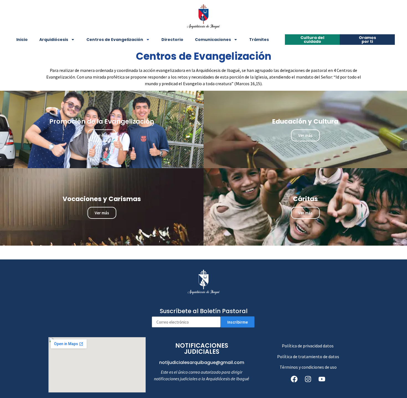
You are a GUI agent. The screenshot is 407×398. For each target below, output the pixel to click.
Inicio (22, 39)
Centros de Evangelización (114, 39)
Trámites (259, 39)
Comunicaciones (213, 39)
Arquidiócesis (53, 39)
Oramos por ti (367, 39)
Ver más (102, 135)
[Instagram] (308, 379)
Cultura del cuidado (312, 39)
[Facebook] (294, 379)
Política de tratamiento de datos (308, 356)
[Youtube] (322, 379)
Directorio (172, 39)
